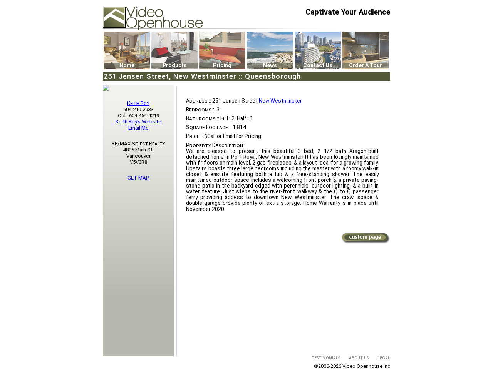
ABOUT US (359, 358)
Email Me (138, 128)
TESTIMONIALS (326, 358)
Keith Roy (138, 103)
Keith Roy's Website (138, 122)
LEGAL (383, 358)
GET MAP (138, 178)
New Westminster (280, 101)
